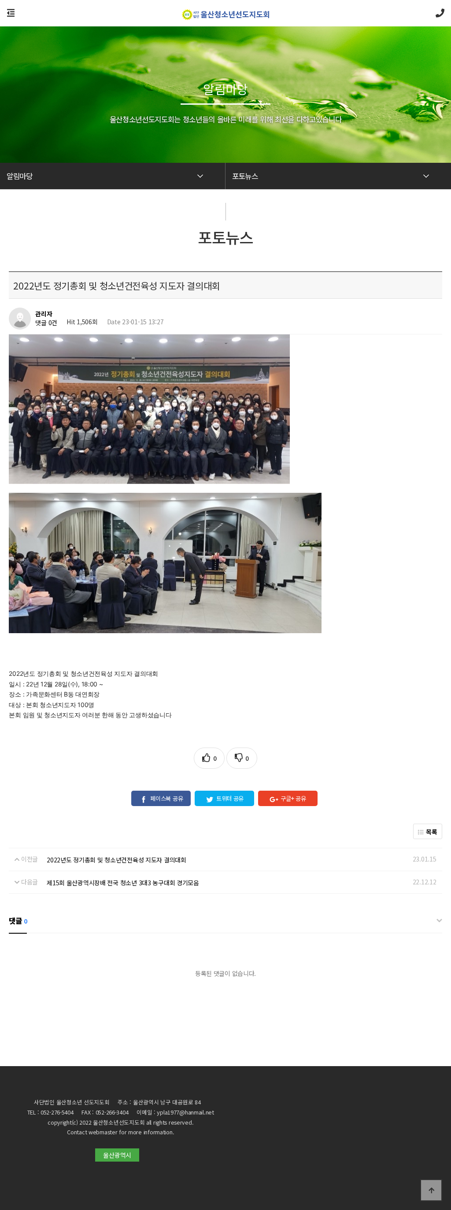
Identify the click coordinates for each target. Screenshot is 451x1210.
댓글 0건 (46, 323)
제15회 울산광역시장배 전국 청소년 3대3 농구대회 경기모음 (123, 882)
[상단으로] (431, 1190)
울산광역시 (117, 1155)
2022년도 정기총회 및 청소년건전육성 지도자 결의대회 (116, 859)
